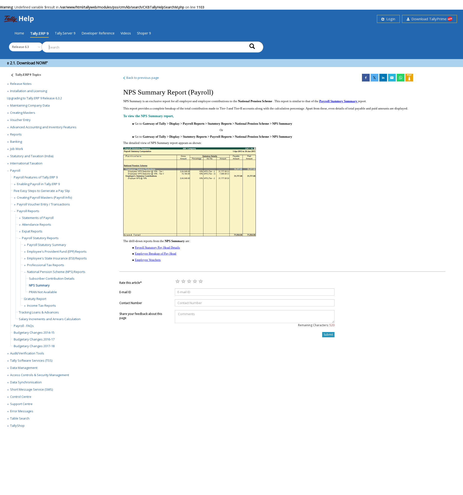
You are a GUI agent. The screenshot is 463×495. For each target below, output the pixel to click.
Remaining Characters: (316, 325)
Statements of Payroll (38, 218)
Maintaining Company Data (30, 105)
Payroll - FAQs (24, 326)
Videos (126, 33)
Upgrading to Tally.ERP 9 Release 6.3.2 (34, 98)
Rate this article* (130, 283)
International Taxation (26, 163)
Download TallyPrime (428, 18)
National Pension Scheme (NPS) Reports (56, 272)
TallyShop (17, 425)
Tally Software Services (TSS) (31, 360)
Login (389, 18)
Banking (16, 141)
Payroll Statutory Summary (46, 245)
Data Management (23, 368)
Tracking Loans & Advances (39, 312)
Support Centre (21, 404)
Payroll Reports (28, 211)
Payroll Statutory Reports (40, 238)
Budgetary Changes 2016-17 (34, 339)
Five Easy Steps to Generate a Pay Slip (42, 191)
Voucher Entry (20, 120)
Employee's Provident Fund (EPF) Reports (57, 251)
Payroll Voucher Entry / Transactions (43, 204)
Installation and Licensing (28, 91)
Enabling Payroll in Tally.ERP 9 (38, 184)
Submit (328, 334)
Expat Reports (32, 231)
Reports (16, 134)
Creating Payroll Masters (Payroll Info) (44, 197)
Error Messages (21, 411)
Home (19, 33)
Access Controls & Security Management (39, 375)
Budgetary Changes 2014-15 (34, 332)
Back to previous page (142, 77)
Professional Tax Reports (45, 265)
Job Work (16, 149)
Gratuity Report (35, 299)
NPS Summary (39, 285)
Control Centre (20, 396)
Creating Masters (22, 112)
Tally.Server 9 (65, 33)
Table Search (19, 418)
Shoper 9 (144, 33)
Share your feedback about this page (140, 316)
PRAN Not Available (43, 292)
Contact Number (130, 303)
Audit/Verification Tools (27, 353)
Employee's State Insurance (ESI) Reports (57, 258)
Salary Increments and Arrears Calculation (50, 319)
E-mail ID (125, 292)
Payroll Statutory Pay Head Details (157, 247)
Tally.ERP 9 (39, 33)
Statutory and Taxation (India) (31, 156)
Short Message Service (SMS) (31, 389)
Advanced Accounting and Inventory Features (43, 127)
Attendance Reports (36, 224)
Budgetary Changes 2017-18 (34, 346)
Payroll (15, 170)
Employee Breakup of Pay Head (155, 253)
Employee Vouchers (148, 260)
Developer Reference (98, 33)
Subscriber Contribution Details (52, 278)
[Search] (252, 46)
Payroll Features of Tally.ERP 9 (36, 177)
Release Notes (21, 83)
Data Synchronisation (26, 382)
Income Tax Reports (41, 305)
